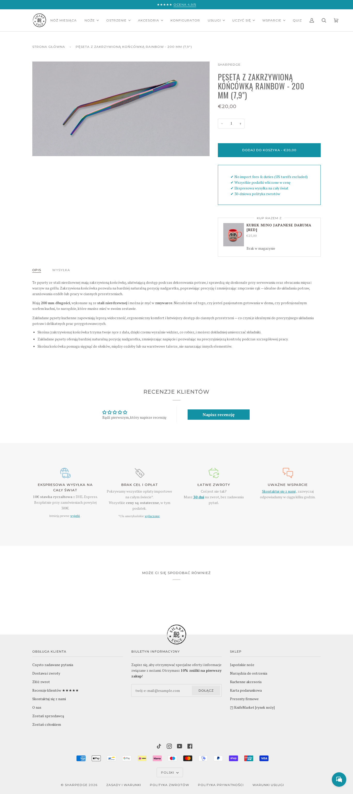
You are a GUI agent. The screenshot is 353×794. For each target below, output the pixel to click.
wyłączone (152, 516)
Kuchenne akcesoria (246, 682)
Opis (36, 270)
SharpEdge (229, 64)
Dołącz (206, 690)
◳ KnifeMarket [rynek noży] (252, 707)
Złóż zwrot (41, 682)
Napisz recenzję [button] (219, 414)
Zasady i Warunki (123, 785)
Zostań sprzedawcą (48, 716)
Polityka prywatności (221, 785)
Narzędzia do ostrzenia (248, 673)
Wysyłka (61, 270)
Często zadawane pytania (52, 664)
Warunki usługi (268, 785)
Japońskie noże (242, 664)
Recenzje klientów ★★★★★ (55, 690)
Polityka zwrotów (169, 785)
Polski (168, 772)
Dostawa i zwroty (46, 673)
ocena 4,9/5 (184, 4)
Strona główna (48, 47)
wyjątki (75, 516)
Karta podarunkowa (246, 690)
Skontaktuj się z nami (279, 491)
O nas (36, 707)
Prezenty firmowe (244, 699)
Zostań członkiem (46, 724)
